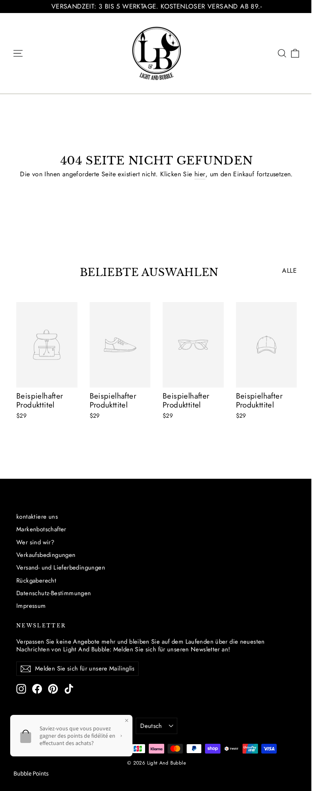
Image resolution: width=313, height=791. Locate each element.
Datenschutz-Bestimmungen (53, 593)
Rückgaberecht (36, 580)
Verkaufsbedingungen (46, 554)
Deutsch (151, 725)
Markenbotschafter (41, 529)
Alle (289, 270)
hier (199, 174)
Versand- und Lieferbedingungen (60, 567)
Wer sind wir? (35, 542)
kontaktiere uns (37, 516)
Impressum (31, 605)
